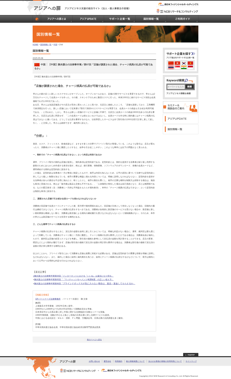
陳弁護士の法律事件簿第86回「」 (84, 283)
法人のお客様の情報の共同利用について (165, 361)
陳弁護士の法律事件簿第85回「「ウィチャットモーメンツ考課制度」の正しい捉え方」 (74, 279)
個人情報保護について (135, 361)
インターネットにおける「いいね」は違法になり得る (87, 276)
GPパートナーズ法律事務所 (48, 299)
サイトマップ (191, 361)
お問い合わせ (94, 361)
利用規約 (118, 361)
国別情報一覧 (45, 44)
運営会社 (107, 361)
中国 (55, 44)
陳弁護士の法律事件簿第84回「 (48, 276)
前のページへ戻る (94, 340)
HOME (35, 44)
